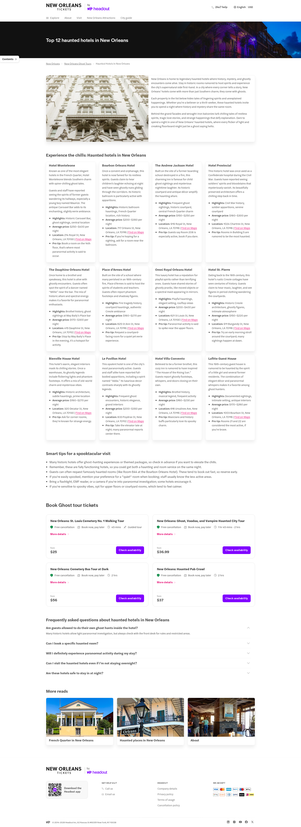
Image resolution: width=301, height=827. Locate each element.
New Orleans (53, 63)
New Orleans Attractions (101, 17)
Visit (79, 17)
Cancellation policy (168, 805)
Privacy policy (165, 794)
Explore (54, 17)
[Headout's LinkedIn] (228, 822)
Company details (167, 788)
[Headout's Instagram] (234, 822)
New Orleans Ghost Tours (77, 63)
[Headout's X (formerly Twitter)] (252, 822)
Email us (110, 794)
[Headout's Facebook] (246, 822)
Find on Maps (83, 239)
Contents (7, 59)
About (67, 17)
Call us (109, 788)
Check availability (130, 550)
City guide (126, 17)
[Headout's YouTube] (240, 822)
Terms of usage (166, 799)
